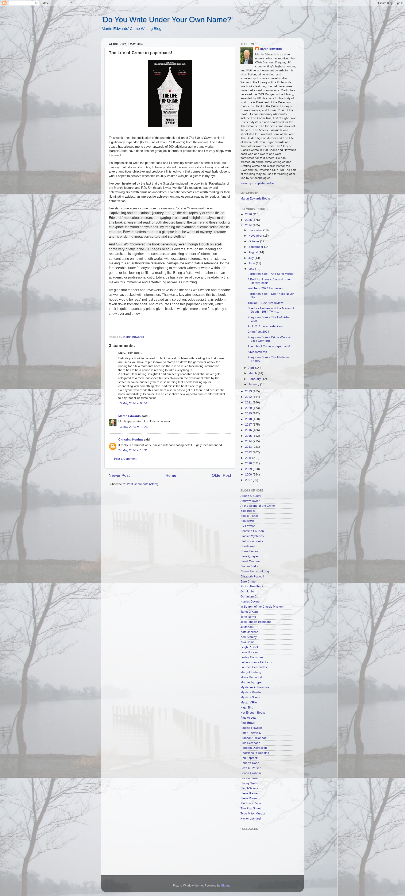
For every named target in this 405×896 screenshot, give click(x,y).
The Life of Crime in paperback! (269, 346)
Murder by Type (251, 682)
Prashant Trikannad (253, 737)
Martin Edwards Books (255, 198)
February (255, 378)
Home (170, 475)
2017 (249, 424)
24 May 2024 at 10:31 (133, 450)
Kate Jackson (249, 631)
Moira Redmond (251, 677)
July (251, 258)
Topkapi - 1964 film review (265, 302)
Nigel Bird (246, 707)
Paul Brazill (247, 722)
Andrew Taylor (250, 500)
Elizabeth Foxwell (252, 576)
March (253, 373)
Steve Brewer (249, 793)
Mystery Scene (250, 697)
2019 (249, 413)
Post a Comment (125, 458)
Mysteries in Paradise (254, 687)
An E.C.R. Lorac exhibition (265, 326)
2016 (249, 430)
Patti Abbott (248, 717)
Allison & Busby (250, 495)
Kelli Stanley (248, 637)
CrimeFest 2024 (258, 331)
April (251, 367)
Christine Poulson (252, 531)
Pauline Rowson (251, 727)
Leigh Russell (249, 647)
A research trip (257, 352)
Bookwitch (247, 520)
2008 (249, 474)
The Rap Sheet (250, 808)
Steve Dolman (249, 798)
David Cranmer (250, 561)
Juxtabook (247, 626)
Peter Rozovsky (250, 732)
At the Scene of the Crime (257, 505)
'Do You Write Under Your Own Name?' (167, 19)
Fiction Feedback (251, 586)
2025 (249, 219)
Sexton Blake (249, 778)
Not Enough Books (252, 712)
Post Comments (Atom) (142, 484)
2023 (249, 391)
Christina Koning (130, 439)
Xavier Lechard (250, 818)
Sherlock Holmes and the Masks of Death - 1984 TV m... (271, 310)
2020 (249, 408)
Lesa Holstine (249, 652)
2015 (249, 435)
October (254, 241)
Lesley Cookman (251, 657)
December (255, 230)
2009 (249, 469)
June (252, 263)
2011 (248, 457)
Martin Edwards (129, 416)
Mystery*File (248, 702)
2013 (249, 446)
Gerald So (247, 591)
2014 (249, 441)
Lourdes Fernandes (253, 667)
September (256, 246)
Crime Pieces (249, 551)
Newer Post (119, 475)
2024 (249, 225)
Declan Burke (249, 566)
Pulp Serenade (250, 743)
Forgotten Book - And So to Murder (271, 273)
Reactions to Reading (254, 752)
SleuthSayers (249, 788)
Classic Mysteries (252, 536)
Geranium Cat (249, 596)
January (254, 384)
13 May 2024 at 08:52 (133, 403)
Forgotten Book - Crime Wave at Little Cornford (269, 339)
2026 (249, 214)
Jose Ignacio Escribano (255, 621)
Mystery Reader (251, 692)
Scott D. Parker (250, 768)
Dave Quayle (249, 556)
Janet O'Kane (249, 611)
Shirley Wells (249, 783)
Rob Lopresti (249, 757)
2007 (249, 480)
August (253, 252)
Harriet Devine (250, 601)
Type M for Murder (252, 813)
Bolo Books (247, 510)
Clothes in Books (251, 541)
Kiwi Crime (247, 642)
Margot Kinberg (250, 672)
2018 (249, 419)
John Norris (248, 616)
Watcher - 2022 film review (265, 288)
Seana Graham (250, 773)
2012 (249, 452)
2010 (249, 463)
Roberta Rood (249, 763)
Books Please (249, 515)
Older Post (221, 475)
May (251, 269)
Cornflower (247, 546)
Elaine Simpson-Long (254, 571)
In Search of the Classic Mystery (262, 606)
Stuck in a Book (250, 803)
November (255, 235)
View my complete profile (257, 183)
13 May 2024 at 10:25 (133, 427)
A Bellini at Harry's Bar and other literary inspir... (269, 281)
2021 (249, 402)
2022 (249, 396)
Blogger (226, 885)
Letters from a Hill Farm (256, 662)
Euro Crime (248, 581)
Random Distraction (253, 747)
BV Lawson (247, 526)
